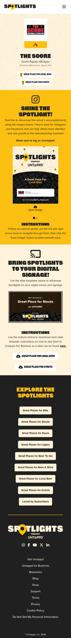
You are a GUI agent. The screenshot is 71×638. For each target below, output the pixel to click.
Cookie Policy (35, 610)
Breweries (35, 572)
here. (63, 346)
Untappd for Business (35, 566)
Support (36, 591)
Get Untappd (35, 559)
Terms (35, 598)
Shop (35, 585)
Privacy (35, 604)
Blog (35, 578)
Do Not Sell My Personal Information (35, 617)
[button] (64, 7)
